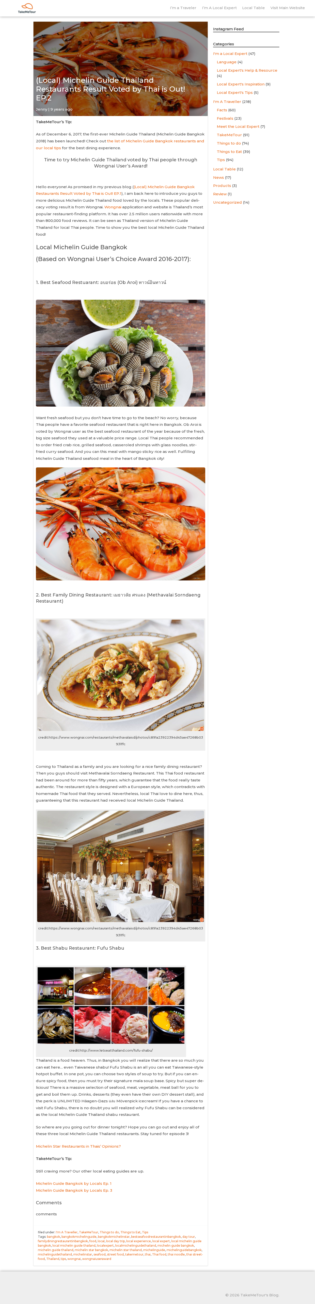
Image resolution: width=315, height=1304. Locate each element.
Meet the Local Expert (238, 126)
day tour (188, 1236)
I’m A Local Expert (219, 7)
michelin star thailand (126, 1250)
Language (226, 62)
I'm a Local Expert (230, 53)
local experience (138, 1241)
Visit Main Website (287, 7)
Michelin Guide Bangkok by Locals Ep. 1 (73, 1183)
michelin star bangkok (91, 1250)
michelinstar (82, 1254)
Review (220, 194)
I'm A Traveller (67, 1232)
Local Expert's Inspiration (241, 84)
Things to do (109, 1232)
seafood (100, 1254)
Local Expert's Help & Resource (247, 70)
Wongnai (112, 207)
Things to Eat (130, 1232)
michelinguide (154, 1250)
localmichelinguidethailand (135, 1245)
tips (63, 1259)
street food (115, 1254)
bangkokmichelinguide (79, 1236)
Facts (222, 110)
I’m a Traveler (183, 7)
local (101, 1241)
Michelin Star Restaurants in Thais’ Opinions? (78, 1146)
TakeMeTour (88, 1232)
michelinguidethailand (55, 1254)
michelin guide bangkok (176, 1245)
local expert (161, 1241)
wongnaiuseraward (96, 1259)
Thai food (159, 1254)
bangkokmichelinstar (114, 1236)
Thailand (52, 1259)
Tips (145, 1232)
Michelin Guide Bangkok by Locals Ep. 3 (74, 1190)
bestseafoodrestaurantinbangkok (156, 1236)
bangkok (53, 1236)
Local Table (253, 7)
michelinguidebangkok (184, 1250)
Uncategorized (227, 202)
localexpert (105, 1245)
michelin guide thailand (55, 1250)
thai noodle (176, 1254)
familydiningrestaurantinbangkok (63, 1241)
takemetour (134, 1254)
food (92, 1241)
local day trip (115, 1241)
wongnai (74, 1259)
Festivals (225, 118)
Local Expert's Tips (235, 92)
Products (222, 185)
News (218, 177)
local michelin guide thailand (73, 1245)
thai (148, 1254)
